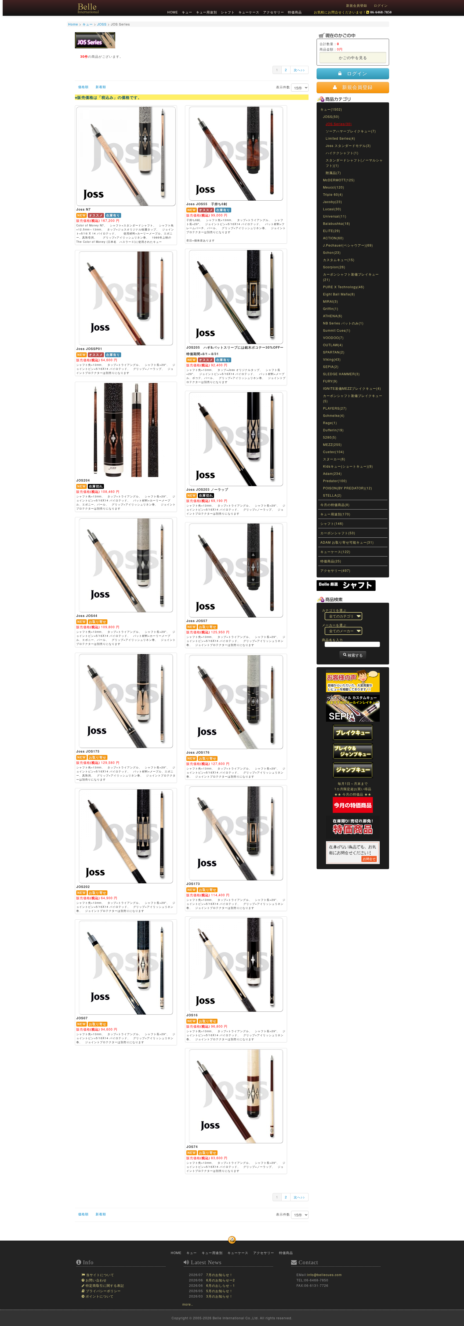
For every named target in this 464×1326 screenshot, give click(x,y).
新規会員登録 (356, 5)
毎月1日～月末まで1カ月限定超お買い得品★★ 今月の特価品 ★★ (352, 788)
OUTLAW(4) (333, 344)
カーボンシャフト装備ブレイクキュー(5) (352, 398)
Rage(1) (330, 422)
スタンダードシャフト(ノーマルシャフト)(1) (354, 163)
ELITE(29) (331, 230)
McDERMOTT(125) (339, 180)
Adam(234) (332, 473)
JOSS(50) (331, 116)
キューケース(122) (335, 551)
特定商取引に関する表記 (104, 1285)
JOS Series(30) (339, 123)
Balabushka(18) (336, 223)
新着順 (101, 86)
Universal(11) (334, 216)
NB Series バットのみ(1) (343, 323)
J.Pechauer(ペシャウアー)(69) (348, 245)
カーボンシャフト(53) (337, 532)
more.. (187, 1304)
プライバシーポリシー (103, 1291)
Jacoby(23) (332, 201)
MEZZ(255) (332, 444)
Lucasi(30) (332, 209)
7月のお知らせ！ (219, 1274)
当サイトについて (99, 1275)
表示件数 (283, 87)
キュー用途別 (206, 12)
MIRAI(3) (330, 301)
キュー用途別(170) (335, 514)
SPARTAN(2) (334, 352)
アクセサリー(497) (335, 570)
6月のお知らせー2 (220, 1280)
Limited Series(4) (340, 138)
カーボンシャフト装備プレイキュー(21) (351, 277)
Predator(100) (335, 480)
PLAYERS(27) (335, 408)
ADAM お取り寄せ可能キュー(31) (347, 542)
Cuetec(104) (333, 451)
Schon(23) (332, 252)
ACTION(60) (333, 238)
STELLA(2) (332, 495)
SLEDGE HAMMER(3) (341, 373)
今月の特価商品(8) (335, 504)
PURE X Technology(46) (343, 286)
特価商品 (294, 12)
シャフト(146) (331, 523)
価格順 (83, 86)
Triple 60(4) (333, 194)
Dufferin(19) (333, 430)
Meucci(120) (333, 187)
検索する (355, 655)
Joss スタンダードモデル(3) (348, 145)
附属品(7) (333, 172)
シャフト (227, 12)
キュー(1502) (331, 109)
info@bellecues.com (324, 1274)
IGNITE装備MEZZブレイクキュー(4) (352, 388)
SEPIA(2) (331, 366)
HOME (172, 12)
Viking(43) (332, 359)
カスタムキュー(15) (338, 259)
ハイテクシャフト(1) (342, 152)
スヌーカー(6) (334, 459)
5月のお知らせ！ (219, 1290)
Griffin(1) (330, 308)
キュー (186, 12)
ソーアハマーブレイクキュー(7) (351, 131)
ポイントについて (99, 1296)
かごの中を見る (353, 57)
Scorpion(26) (334, 267)
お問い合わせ (96, 1280)
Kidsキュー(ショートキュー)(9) (348, 466)
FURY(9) (330, 381)
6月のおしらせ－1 (220, 1285)
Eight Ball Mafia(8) (339, 294)
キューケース (248, 12)
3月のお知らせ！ (219, 1296)
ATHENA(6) (332, 315)
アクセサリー (273, 12)
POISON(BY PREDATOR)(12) (347, 488)
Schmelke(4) (334, 415)
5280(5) (329, 437)
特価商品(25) (330, 561)
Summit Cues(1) (336, 330)
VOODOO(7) (333, 337)
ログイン (381, 5)
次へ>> (299, 69)
